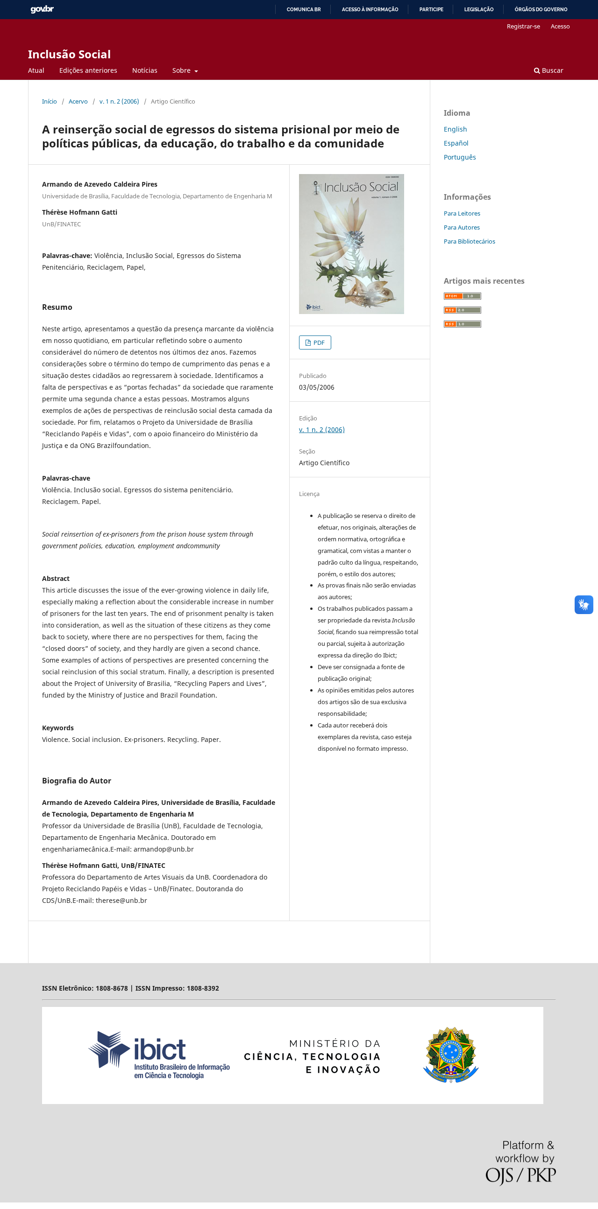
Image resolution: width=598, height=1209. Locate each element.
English (455, 129)
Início (49, 101)
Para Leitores (462, 213)
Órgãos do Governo (541, 9)
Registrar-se (523, 26)
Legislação (479, 9)
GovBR (42, 9)
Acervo (78, 101)
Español (456, 143)
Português (460, 157)
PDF (318, 342)
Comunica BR (304, 9)
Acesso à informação (370, 9)
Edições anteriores (88, 70)
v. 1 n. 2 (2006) (119, 101)
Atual (36, 70)
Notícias (144, 70)
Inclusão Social (69, 54)
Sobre (182, 70)
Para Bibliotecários (469, 241)
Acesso (560, 26)
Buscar (551, 70)
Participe (431, 9)
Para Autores (462, 227)
